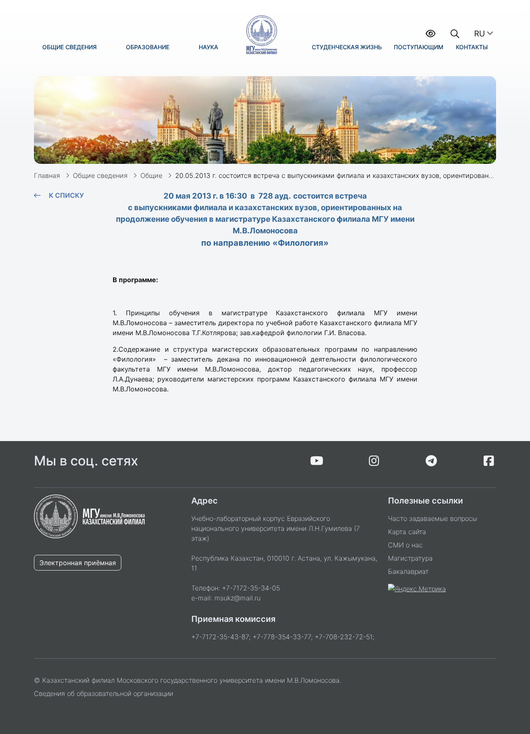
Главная (47, 175)
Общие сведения (100, 175)
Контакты (472, 46)
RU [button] (479, 33)
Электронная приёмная (77, 563)
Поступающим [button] (418, 46)
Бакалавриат (408, 571)
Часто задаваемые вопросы (432, 518)
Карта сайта (407, 532)
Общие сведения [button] (69, 46)
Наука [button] (208, 46)
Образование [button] (147, 46)
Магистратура (410, 558)
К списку (66, 195)
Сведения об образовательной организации (103, 693)
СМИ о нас (405, 545)
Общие (151, 175)
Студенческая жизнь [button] (347, 46)
